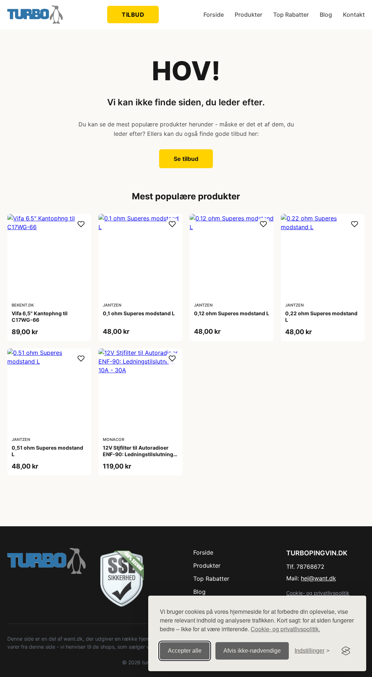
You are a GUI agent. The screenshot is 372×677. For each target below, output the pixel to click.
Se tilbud (186, 158)
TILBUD (133, 14)
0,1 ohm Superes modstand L (139, 313)
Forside (213, 14)
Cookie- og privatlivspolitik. (285, 629)
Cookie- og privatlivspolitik (317, 593)
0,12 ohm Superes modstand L (231, 313)
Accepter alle (185, 651)
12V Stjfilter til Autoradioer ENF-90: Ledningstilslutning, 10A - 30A (139, 454)
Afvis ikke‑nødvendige (252, 651)
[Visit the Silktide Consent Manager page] (346, 651)
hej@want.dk (318, 578)
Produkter (248, 14)
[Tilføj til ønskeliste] (81, 224)
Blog (326, 14)
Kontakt (354, 14)
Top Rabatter (291, 14)
